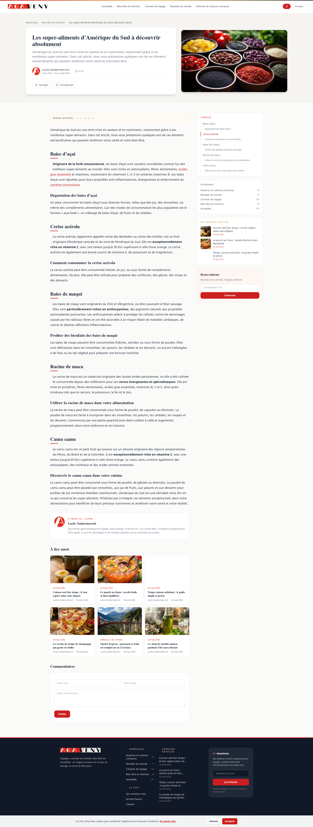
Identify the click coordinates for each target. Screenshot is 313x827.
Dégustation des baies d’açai (218, 128)
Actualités (107, 6)
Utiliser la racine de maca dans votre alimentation (227, 160)
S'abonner (230, 295)
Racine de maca (211, 155)
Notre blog (31, 22)
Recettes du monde (180, 6)
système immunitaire (65, 185)
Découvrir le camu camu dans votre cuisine (224, 170)
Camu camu (209, 165)
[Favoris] (287, 6)
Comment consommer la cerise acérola (223, 139)
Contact (299, 6)
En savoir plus (168, 821)
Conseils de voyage (155, 6)
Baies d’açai (209, 123)
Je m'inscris (230, 782)
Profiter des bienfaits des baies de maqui (223, 149)
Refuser (214, 821)
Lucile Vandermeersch (55, 69)
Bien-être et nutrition (128, 6)
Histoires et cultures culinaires (212, 6)
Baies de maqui (211, 144)
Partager (43, 84)
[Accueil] (28, 6)
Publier (62, 714)
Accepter (230, 821)
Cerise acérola (210, 134)
